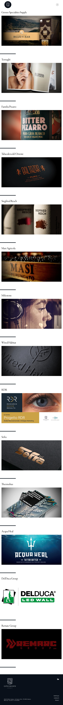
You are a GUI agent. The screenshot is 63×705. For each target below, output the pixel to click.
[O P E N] (31, 31)
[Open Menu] (57, 4)
